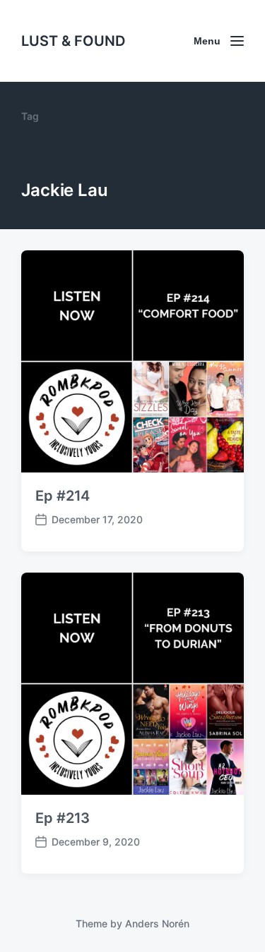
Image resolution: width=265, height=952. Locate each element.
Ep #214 (62, 495)
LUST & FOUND (73, 40)
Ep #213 (62, 818)
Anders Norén (157, 923)
